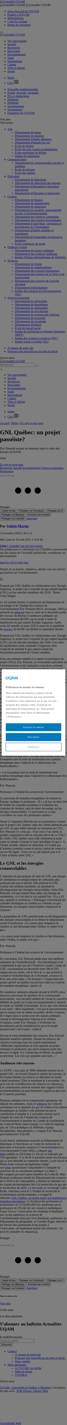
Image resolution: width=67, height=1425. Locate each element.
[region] (33, 712)
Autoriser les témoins (33, 727)
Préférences (33, 747)
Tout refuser (33, 737)
